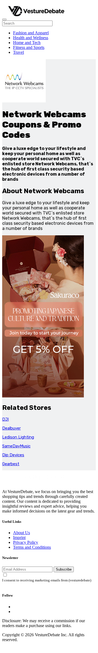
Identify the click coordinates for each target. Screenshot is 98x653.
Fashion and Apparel (31, 33)
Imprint (19, 537)
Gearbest (10, 463)
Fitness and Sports (28, 47)
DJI (5, 419)
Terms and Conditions (32, 547)
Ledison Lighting (18, 437)
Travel (18, 52)
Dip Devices (13, 455)
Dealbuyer (11, 428)
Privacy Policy (25, 542)
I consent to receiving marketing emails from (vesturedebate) (46, 580)
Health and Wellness (30, 37)
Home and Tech (27, 42)
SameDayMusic (16, 446)
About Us (21, 532)
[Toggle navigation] (4, 19)
